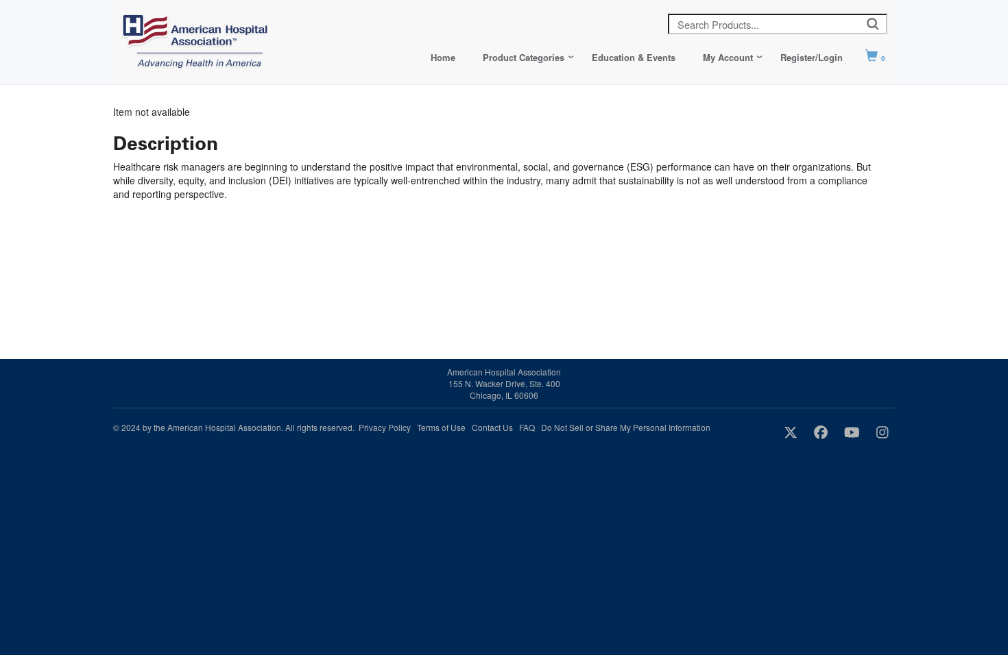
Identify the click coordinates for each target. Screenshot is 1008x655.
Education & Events (633, 57)
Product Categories (523, 57)
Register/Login (811, 57)
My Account (728, 57)
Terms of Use (441, 427)
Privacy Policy (385, 427)
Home (443, 57)
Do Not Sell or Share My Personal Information (625, 427)
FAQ (527, 427)
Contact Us (492, 427)
